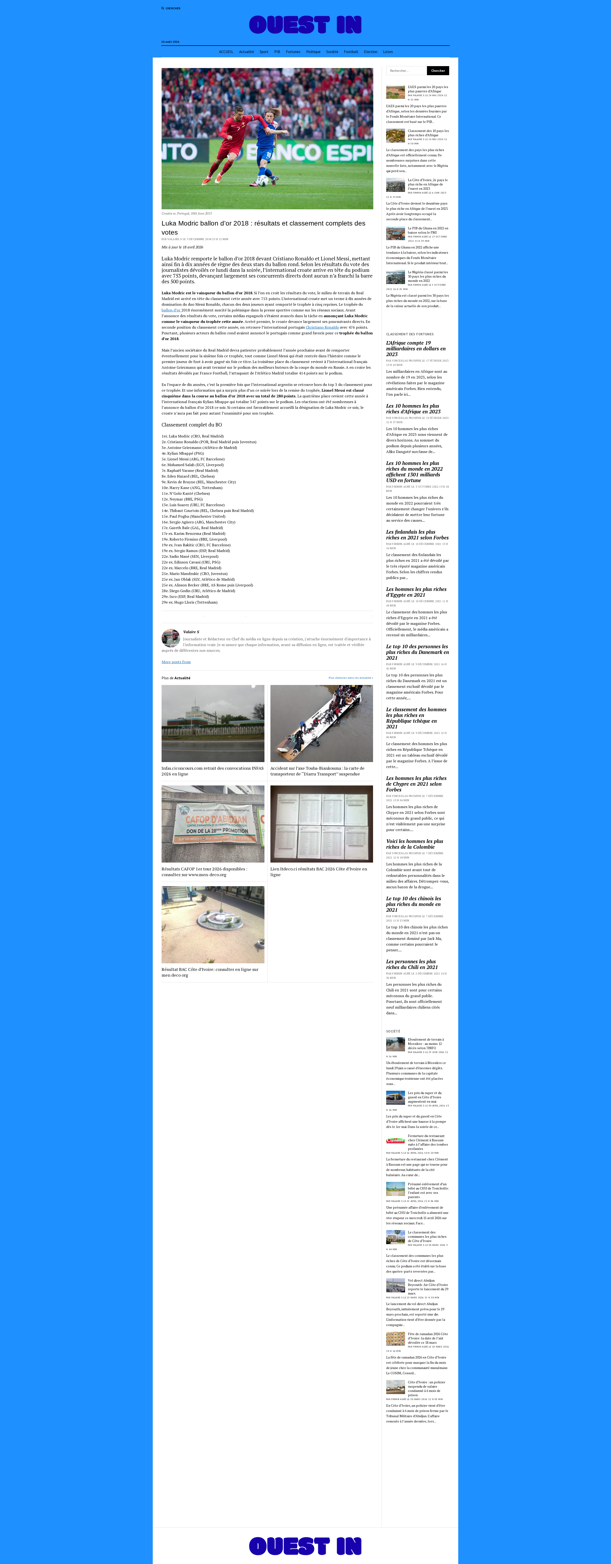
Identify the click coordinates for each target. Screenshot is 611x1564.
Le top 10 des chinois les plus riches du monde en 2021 (413, 904)
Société (332, 51)
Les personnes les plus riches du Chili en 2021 (412, 964)
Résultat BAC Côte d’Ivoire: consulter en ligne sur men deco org (210, 972)
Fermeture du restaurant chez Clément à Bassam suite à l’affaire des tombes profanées (428, 1142)
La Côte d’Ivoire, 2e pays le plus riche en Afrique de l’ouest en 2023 (428, 184)
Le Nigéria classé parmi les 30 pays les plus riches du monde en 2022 (428, 276)
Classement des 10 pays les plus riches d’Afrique (428, 133)
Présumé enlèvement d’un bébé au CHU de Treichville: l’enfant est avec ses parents (428, 1190)
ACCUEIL (226, 51)
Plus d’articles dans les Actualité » (351, 677)
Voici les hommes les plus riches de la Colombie (414, 844)
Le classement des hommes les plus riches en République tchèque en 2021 (416, 717)
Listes (388, 51)
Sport (264, 51)
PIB (277, 51)
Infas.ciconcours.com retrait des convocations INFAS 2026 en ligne (213, 771)
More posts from (176, 661)
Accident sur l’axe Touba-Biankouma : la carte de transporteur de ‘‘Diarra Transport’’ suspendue (317, 771)
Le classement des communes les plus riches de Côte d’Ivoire (427, 1236)
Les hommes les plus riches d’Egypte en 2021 (416, 592)
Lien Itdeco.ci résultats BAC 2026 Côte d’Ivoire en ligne (318, 871)
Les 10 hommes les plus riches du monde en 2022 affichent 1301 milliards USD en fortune (414, 471)
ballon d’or (171, 310)
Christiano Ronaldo (322, 327)
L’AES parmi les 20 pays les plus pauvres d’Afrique (428, 89)
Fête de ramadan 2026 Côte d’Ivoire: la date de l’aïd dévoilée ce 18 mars (428, 1338)
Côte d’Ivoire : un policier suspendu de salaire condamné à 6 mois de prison (426, 1388)
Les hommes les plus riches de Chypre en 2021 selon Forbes (416, 783)
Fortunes (293, 51)
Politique (313, 51)
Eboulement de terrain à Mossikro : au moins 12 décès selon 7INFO (426, 1043)
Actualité (246, 51)
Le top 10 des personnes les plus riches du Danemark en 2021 (417, 652)
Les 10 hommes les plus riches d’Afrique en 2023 (413, 408)
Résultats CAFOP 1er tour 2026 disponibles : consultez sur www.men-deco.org (204, 871)
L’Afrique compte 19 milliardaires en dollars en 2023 (416, 348)
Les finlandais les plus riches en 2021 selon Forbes (417, 534)
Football (351, 51)
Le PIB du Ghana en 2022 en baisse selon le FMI (428, 230)
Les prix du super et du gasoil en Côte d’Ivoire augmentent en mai (425, 1097)
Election (370, 51)
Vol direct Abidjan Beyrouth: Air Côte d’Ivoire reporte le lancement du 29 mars (428, 1286)
